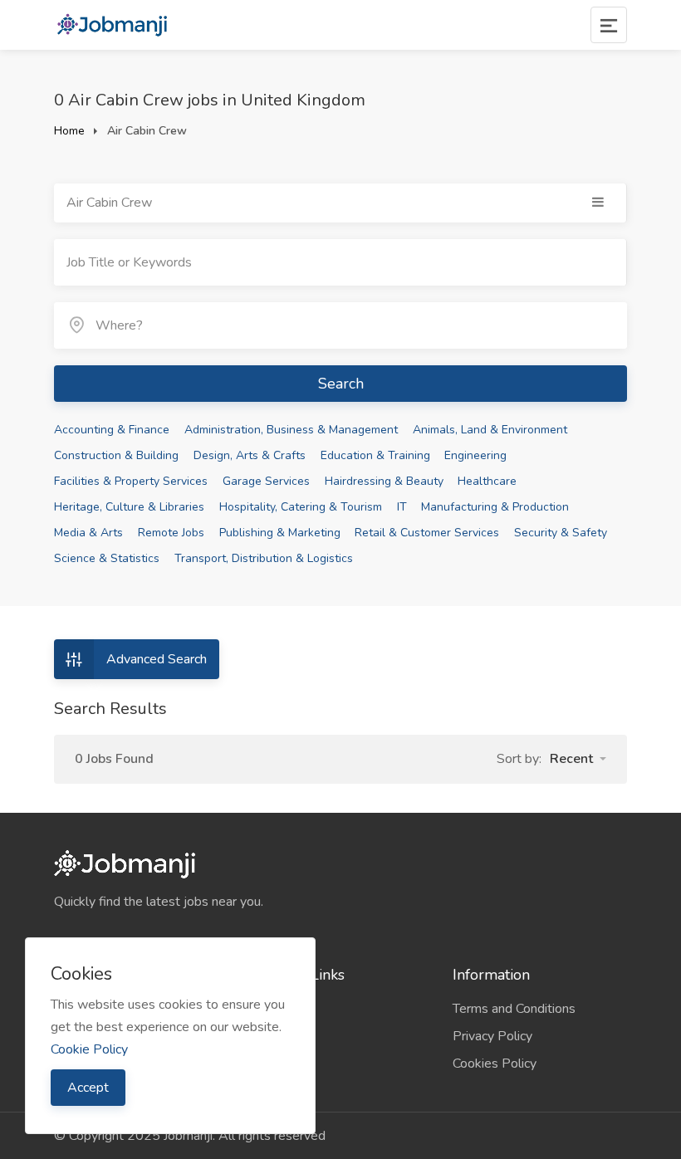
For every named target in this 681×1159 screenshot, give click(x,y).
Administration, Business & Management (291, 430)
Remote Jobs (171, 532)
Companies (284, 1009)
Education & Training (375, 455)
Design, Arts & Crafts (250, 455)
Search (341, 384)
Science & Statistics (106, 558)
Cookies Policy (494, 1063)
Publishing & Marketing (279, 532)
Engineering (475, 455)
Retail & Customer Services (427, 532)
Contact (275, 1063)
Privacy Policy (492, 1036)
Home (69, 131)
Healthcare (487, 481)
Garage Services (266, 481)
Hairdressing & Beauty (384, 481)
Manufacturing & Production (495, 507)
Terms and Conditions (514, 1009)
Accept (88, 1087)
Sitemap (277, 1036)
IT (402, 507)
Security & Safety (560, 532)
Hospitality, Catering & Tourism (300, 507)
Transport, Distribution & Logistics (263, 558)
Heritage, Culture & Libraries (129, 507)
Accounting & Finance (111, 430)
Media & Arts (88, 532)
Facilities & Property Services (131, 481)
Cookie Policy (89, 1049)
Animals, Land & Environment (490, 430)
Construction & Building (116, 455)
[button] (578, 759)
